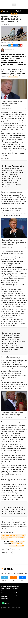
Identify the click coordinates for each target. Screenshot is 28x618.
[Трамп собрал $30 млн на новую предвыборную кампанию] (14, 89)
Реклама (3, 588)
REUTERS (4, 42)
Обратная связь (5, 598)
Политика (20, 549)
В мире (8, 549)
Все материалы (8, 51)
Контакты (8, 588)
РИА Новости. (13, 77)
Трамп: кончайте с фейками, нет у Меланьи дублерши (13, 414)
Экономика (11, 573)
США (11, 552)
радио (23, 541)
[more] (25, 108)
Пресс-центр (14, 588)
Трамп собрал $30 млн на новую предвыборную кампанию (12, 103)
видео (12, 541)
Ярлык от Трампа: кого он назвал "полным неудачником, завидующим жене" (14, 242)
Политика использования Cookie (9, 593)
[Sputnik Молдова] (5, 11)
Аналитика (14, 549)
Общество (20, 573)
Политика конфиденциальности (9, 590)
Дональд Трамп (4, 552)
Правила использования (13, 586)
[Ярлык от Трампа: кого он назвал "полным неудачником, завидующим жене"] (14, 228)
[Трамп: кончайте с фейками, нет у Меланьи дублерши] (14, 401)
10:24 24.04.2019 (5, 24)
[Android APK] (5, 603)
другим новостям (17, 543)
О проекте (3, 586)
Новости (3, 549)
